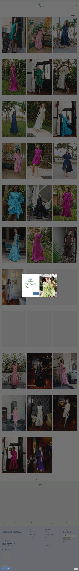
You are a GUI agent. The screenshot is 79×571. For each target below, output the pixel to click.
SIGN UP (35, 293)
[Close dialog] (56, 274)
